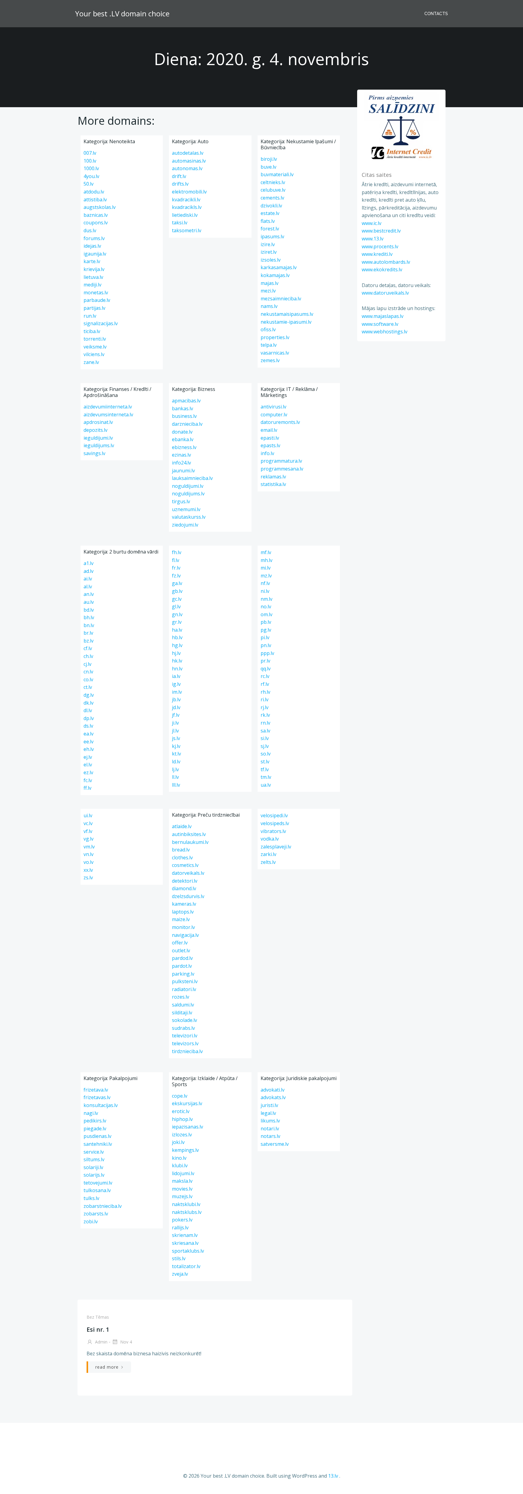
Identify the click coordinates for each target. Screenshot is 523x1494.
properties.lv (275, 337)
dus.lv (90, 230)
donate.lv (182, 431)
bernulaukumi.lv (190, 842)
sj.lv (265, 746)
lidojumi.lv (183, 1173)
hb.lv (177, 637)
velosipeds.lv (275, 823)
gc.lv (177, 599)
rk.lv (265, 715)
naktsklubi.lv (186, 1204)
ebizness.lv (184, 447)
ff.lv (87, 788)
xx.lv (88, 870)
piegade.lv (95, 1128)
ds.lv (88, 725)
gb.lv (177, 591)
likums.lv (270, 1120)
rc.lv (265, 676)
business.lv (184, 416)
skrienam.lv (185, 1235)
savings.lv (94, 453)
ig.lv (176, 684)
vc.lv (88, 823)
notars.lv (270, 1136)
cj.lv (87, 664)
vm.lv (89, 846)
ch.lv (88, 656)
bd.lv (89, 610)
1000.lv (91, 168)
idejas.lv (92, 246)
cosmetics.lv (185, 865)
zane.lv (91, 362)
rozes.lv (180, 996)
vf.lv (88, 831)
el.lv (88, 764)
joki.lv (178, 1142)
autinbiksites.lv (189, 834)
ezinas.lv (181, 454)
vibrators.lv (273, 831)
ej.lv (88, 757)
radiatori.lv (184, 989)
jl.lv (175, 730)
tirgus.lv (181, 501)
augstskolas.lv (100, 207)
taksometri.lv (186, 230)
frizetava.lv (96, 1089)
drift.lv (179, 176)
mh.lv (266, 560)
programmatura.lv (281, 461)
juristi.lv (269, 1105)
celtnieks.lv (273, 182)
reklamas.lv (273, 476)
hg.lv (177, 645)
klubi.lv (180, 1165)
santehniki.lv (98, 1144)
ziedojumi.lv (185, 524)
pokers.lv (182, 1219)
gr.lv (177, 622)
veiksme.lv (95, 346)
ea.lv (89, 733)
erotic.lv (180, 1111)
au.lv (89, 602)
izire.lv (268, 244)
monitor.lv (183, 927)
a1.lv (89, 563)
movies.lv (182, 1188)
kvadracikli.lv (186, 199)
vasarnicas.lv (275, 352)
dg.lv (89, 695)
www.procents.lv (380, 246)
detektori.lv (184, 881)
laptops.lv (183, 911)
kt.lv (176, 753)
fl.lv (175, 560)
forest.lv (270, 228)
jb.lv (176, 699)
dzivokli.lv (271, 205)
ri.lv (264, 699)
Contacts (436, 13)
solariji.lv (93, 1167)
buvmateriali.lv (277, 174)
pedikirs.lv (95, 1120)
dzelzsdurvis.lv (188, 896)
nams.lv (269, 306)
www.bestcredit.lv (381, 230)
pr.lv (265, 660)
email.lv (269, 430)
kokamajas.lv (275, 275)
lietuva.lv (93, 277)
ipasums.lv (272, 236)
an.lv (89, 594)
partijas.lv (94, 308)
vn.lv (89, 854)
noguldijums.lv (188, 493)
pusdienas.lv (97, 1136)
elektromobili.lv (189, 191)
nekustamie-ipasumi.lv (286, 322)
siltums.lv (94, 1159)
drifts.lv (180, 183)
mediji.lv (92, 284)
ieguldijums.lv (99, 445)
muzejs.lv (182, 1196)
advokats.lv (273, 1097)
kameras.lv (184, 904)
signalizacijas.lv (101, 323)
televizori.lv (184, 1035)
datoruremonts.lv (280, 422)
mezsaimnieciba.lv (281, 298)
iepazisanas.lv (187, 1126)
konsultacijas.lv (101, 1105)
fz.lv (176, 575)
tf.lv (265, 769)
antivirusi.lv (273, 406)
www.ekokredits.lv (382, 269)
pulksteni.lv (185, 981)
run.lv (90, 315)
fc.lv (88, 780)
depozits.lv (95, 430)
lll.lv (176, 785)
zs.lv (88, 877)
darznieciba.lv (187, 424)
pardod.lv (182, 958)
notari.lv (270, 1128)
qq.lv (266, 668)
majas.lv (269, 283)
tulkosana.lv (97, 1190)
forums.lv (94, 238)
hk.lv (177, 660)
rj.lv (264, 707)
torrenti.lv (95, 338)
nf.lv (265, 583)
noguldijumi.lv (187, 486)
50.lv (89, 183)
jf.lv (175, 715)
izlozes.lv (182, 1134)
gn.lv (177, 614)
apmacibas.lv (186, 400)
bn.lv (89, 625)
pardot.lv (182, 966)
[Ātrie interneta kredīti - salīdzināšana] (401, 127)
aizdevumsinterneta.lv (108, 414)
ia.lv (176, 676)
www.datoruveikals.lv (385, 292)
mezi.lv (268, 290)
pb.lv (266, 622)
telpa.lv (269, 345)
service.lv (94, 1152)
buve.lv (268, 167)
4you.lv (91, 176)
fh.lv (176, 552)
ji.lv (175, 722)
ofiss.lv (268, 329)
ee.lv (89, 741)
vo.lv (89, 862)
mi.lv (266, 567)
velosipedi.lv (274, 815)
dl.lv (88, 710)
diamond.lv (184, 888)
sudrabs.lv (183, 1028)
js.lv (176, 738)
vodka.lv (270, 838)
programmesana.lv (282, 468)
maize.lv (181, 919)
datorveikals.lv (188, 873)
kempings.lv (185, 1150)
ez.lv (88, 772)
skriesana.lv (185, 1243)
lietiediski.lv (185, 215)
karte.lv (92, 261)
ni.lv (265, 591)
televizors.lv (185, 1043)
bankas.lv (182, 408)
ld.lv (176, 761)
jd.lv (176, 707)
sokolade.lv (184, 1020)
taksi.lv (179, 222)
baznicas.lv (96, 215)
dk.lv (89, 702)
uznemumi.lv (186, 509)
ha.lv (177, 629)
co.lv (88, 679)
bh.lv (89, 617)
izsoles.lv (271, 259)
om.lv (266, 614)
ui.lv (88, 815)
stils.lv (179, 1258)
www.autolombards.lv (386, 262)
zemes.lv (270, 360)
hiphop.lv (182, 1119)
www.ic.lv (371, 223)
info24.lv (181, 462)
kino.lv (179, 1158)
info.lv (267, 453)
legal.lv (268, 1113)
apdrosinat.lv (98, 422)
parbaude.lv (97, 300)
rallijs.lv (180, 1227)
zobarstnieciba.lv (103, 1206)
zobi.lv (91, 1221)
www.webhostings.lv (384, 331)
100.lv (90, 160)
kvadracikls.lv (187, 207)
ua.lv (266, 785)
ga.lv (177, 583)
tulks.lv (91, 1198)
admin (100, 1342)
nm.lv (266, 599)
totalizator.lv (186, 1266)
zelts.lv (268, 862)
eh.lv (89, 749)
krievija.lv (94, 269)
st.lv (265, 761)
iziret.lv (269, 252)
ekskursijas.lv (187, 1103)
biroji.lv (269, 159)
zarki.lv (268, 854)
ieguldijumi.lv (98, 438)
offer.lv (180, 942)
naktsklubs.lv (187, 1212)
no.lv (266, 606)
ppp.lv (267, 653)
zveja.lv (180, 1274)
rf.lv (265, 684)
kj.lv (176, 746)
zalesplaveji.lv (276, 846)
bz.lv (89, 640)
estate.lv (270, 213)
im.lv (177, 692)
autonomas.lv (187, 168)
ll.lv (175, 777)
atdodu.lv (94, 191)
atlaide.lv (182, 826)
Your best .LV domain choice (122, 13)
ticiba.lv (92, 331)
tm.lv (266, 777)
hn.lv (177, 668)
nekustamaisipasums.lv (287, 314)
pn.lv (266, 645)
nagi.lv (91, 1113)
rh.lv (265, 692)
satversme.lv (275, 1144)
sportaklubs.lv (188, 1251)
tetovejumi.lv (98, 1182)
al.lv (88, 586)
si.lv (265, 738)
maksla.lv (182, 1181)
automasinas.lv (189, 160)
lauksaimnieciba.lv (192, 478)
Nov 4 (125, 1342)
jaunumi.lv (183, 470)
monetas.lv (96, 292)
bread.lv (181, 849)
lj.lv (175, 769)
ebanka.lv (182, 439)
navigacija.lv (185, 935)
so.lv (266, 753)
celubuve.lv (273, 190)
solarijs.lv (94, 1175)
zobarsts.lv (96, 1213)
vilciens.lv (94, 354)
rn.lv (265, 722)
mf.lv (266, 552)
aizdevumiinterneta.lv (108, 406)
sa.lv (265, 730)
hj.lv (176, 653)
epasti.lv (270, 438)
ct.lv (88, 687)
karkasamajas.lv (279, 267)
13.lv (333, 1476)
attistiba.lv (95, 199)
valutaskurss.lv (189, 517)
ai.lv (88, 578)
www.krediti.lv (377, 254)
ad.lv (89, 571)
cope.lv (179, 1095)
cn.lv (88, 671)
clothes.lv (182, 857)
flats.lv (268, 221)
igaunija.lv (95, 253)
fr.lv (176, 567)
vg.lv (89, 838)
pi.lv (265, 637)
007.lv (90, 153)
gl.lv (176, 606)
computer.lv (274, 414)
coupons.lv (96, 222)
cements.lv (272, 197)
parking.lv (183, 973)
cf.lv (88, 648)
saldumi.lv (183, 1004)
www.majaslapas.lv (382, 316)
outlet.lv (181, 950)
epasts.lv (270, 445)
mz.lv (266, 575)
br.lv (88, 633)
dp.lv (89, 718)
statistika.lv (273, 484)
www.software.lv (380, 324)
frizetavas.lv (97, 1097)
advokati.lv (273, 1089)
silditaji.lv (182, 1012)
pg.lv (266, 629)
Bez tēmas (98, 1317)
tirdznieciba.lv (187, 1051)
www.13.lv (372, 238)
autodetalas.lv (187, 153)
